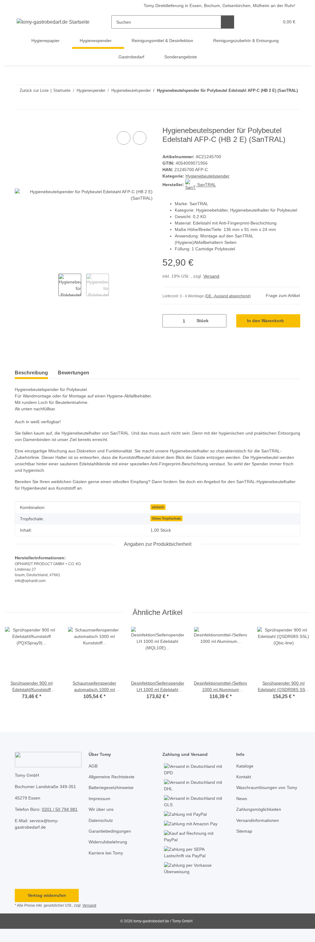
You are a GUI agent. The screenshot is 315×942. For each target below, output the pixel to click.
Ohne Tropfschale (166, 518)
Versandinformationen (257, 820)
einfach (158, 507)
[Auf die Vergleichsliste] (123, 138)
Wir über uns (101, 809)
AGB (93, 766)
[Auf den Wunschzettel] (139, 138)
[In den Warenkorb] (20, 122)
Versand (211, 276)
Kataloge (244, 766)
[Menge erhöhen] (219, 321)
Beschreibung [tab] (31, 372)
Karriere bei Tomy (106, 852)
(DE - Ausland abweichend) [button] (228, 296)
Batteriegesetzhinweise (111, 787)
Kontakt (243, 776)
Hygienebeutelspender (207, 176)
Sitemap (244, 831)
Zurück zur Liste (34, 90)
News (241, 798)
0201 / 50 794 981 (60, 809)
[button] (250, 22)
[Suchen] (227, 22)
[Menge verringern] (169, 321)
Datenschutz (101, 820)
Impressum (99, 798)
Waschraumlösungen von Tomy (266, 787)
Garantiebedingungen (110, 831)
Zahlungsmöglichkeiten (258, 809)
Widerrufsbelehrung (108, 841)
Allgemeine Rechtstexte (111, 776)
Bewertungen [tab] (73, 372)
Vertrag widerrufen (47, 895)
